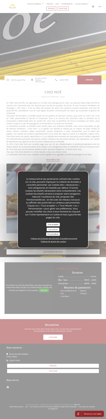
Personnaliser (53, 234)
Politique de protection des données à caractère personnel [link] (54, 238)
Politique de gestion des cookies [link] (53, 241)
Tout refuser (53, 229)
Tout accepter (53, 224)
